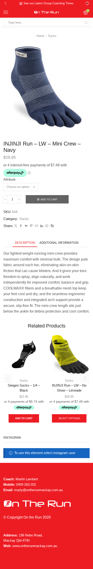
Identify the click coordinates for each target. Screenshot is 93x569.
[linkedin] (41, 226)
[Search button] (86, 22)
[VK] (26, 226)
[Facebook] (20, 226)
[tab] (25, 243)
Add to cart (49, 199)
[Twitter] (15, 226)
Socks (52, 36)
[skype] (51, 226)
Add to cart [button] (24, 418)
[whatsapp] (46, 226)
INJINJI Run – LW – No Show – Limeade (69, 388)
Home (40, 36)
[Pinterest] (31, 226)
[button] (5, 3)
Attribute (9, 179)
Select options (69, 418)
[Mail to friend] (36, 226)
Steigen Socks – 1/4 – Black (24, 388)
